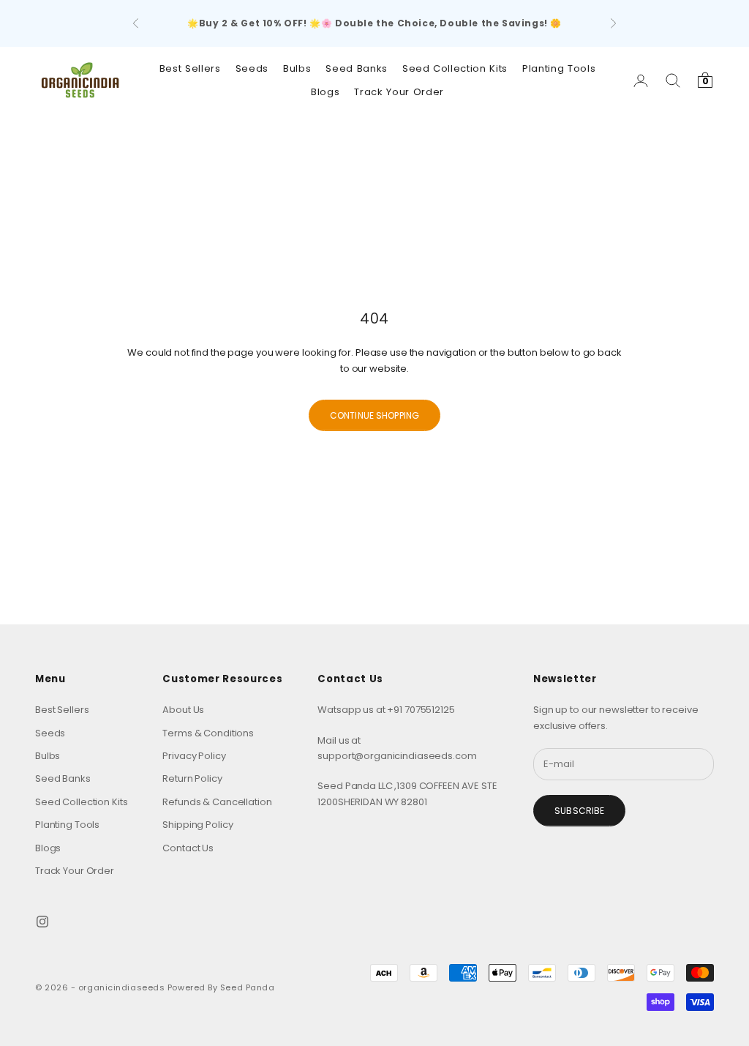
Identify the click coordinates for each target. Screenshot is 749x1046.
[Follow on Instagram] (42, 921)
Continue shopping (374, 415)
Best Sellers (190, 68)
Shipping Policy (197, 825)
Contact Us (188, 848)
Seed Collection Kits (455, 68)
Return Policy (192, 778)
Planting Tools (558, 68)
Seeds (252, 68)
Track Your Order (399, 92)
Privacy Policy (193, 756)
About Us (183, 710)
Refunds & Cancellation (216, 802)
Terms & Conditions (208, 733)
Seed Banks (356, 68)
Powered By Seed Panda (221, 987)
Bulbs (297, 68)
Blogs (325, 92)
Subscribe (579, 810)
